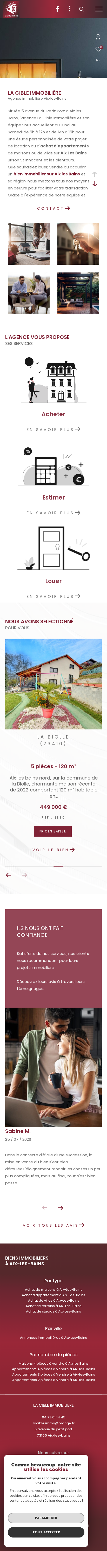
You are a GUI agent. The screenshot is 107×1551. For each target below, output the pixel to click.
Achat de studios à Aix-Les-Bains (53, 1311)
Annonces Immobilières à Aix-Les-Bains (53, 1337)
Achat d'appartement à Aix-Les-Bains (53, 1295)
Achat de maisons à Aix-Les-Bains (53, 1289)
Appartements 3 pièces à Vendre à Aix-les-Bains (53, 1374)
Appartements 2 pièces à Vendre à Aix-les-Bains (53, 1379)
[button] (8, 875)
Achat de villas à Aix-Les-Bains (53, 1300)
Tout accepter (46, 1532)
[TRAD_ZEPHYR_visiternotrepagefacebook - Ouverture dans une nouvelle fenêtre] (57, 10)
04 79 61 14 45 (53, 1417)
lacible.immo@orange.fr (54, 1423)
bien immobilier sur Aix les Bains (47, 174)
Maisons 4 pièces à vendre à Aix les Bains (54, 1363)
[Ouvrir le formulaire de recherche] (81, 9)
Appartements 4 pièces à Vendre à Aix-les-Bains (53, 1368)
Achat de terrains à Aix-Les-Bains (54, 1305)
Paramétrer (46, 1517)
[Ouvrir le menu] (99, 9)
